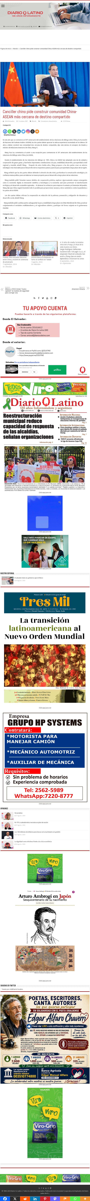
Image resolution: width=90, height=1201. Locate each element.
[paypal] (55, 298)
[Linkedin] (19, 130)
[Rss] (34, 298)
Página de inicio (5, 49)
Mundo (15, 49)
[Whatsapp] (10, 130)
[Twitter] (23, 130)
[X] (14, 130)
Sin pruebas (18, 813)
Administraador (9, 121)
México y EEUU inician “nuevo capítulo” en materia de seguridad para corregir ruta (17, 290)
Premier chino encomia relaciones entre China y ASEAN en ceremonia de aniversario (15, 259)
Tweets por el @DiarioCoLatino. (12, 989)
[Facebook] (5, 130)
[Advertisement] (45, 37)
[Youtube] (47, 298)
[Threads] (32, 130)
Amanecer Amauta (78, 288)
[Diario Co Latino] (45, 16)
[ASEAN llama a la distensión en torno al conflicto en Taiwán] (44, 248)
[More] (37, 130)
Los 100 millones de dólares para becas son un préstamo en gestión (37, 832)
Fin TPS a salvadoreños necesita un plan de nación (31, 822)
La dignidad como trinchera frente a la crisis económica (33, 841)
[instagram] (51, 298)
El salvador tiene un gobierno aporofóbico (29, 578)
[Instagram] (28, 130)
